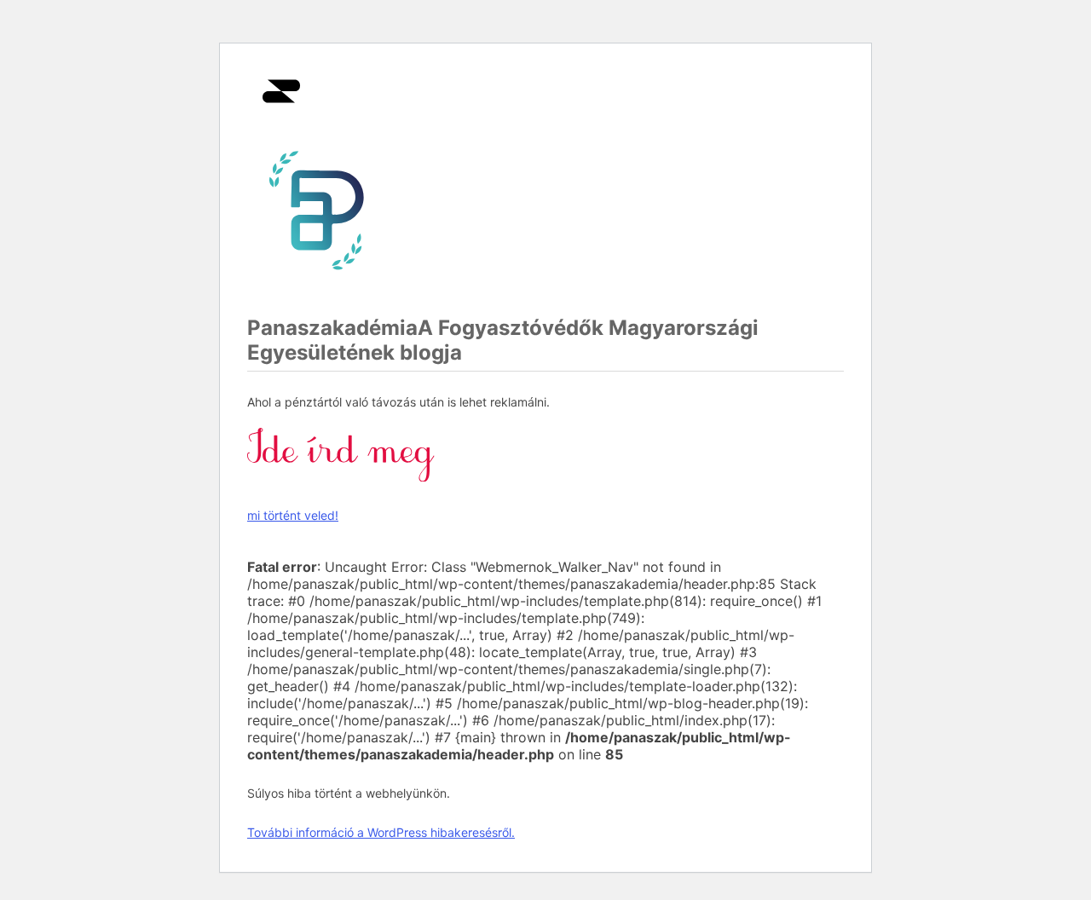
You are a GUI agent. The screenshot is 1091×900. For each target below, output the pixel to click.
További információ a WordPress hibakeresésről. (381, 832)
